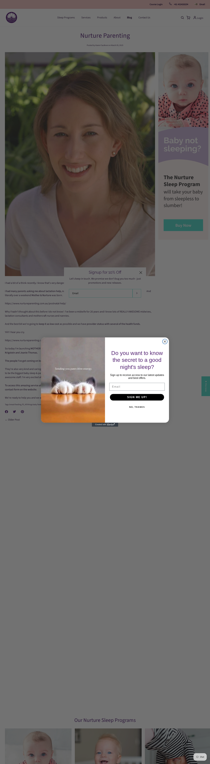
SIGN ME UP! (137, 397)
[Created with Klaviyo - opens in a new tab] (105, 425)
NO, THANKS (137, 407)
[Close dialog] (164, 341)
